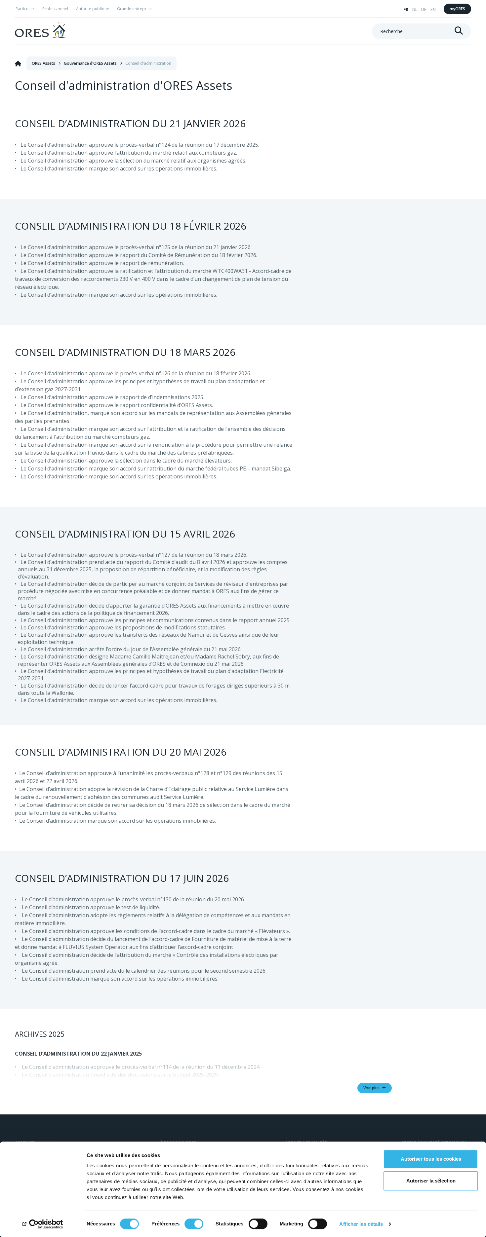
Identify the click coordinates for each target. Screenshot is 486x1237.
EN (433, 9)
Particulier (25, 9)
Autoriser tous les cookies (431, 1159)
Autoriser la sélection (431, 1180)
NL (414, 9)
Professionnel (55, 9)
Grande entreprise (134, 9)
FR (405, 9)
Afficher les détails (361, 1224)
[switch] (193, 1223)
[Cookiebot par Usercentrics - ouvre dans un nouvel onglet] (43, 1224)
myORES (457, 9)
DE (423, 9)
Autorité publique (92, 9)
